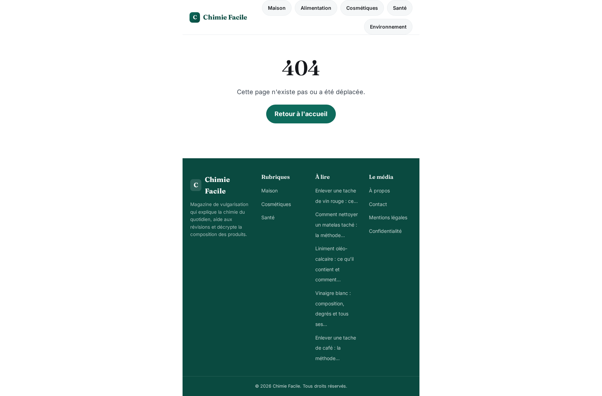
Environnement (388, 27)
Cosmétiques (362, 8)
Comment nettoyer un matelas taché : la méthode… (336, 224)
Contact (378, 204)
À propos (379, 190)
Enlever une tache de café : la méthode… (335, 348)
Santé (400, 8)
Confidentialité (385, 231)
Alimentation (316, 8)
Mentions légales (388, 217)
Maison (277, 8)
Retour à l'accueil (301, 113)
